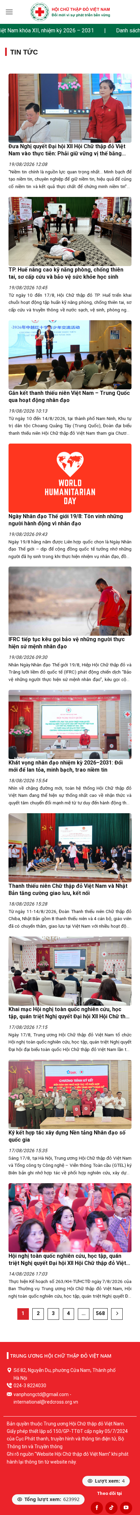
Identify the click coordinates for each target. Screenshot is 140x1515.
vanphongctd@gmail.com (41, 1394)
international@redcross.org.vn (46, 1402)
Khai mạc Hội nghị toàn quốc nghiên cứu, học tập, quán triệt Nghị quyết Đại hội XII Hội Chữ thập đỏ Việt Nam (70, 1016)
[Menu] (9, 11)
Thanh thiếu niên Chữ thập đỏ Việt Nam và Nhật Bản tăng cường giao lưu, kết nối (67, 890)
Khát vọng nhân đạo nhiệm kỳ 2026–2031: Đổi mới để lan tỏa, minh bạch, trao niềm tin (65, 766)
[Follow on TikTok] (111, 1508)
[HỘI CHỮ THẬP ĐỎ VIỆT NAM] (70, 11)
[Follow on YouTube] (126, 1508)
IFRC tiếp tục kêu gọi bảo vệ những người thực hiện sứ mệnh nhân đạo (66, 643)
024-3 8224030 (30, 1385)
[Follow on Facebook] (97, 1508)
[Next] (117, 1314)
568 (100, 1313)
